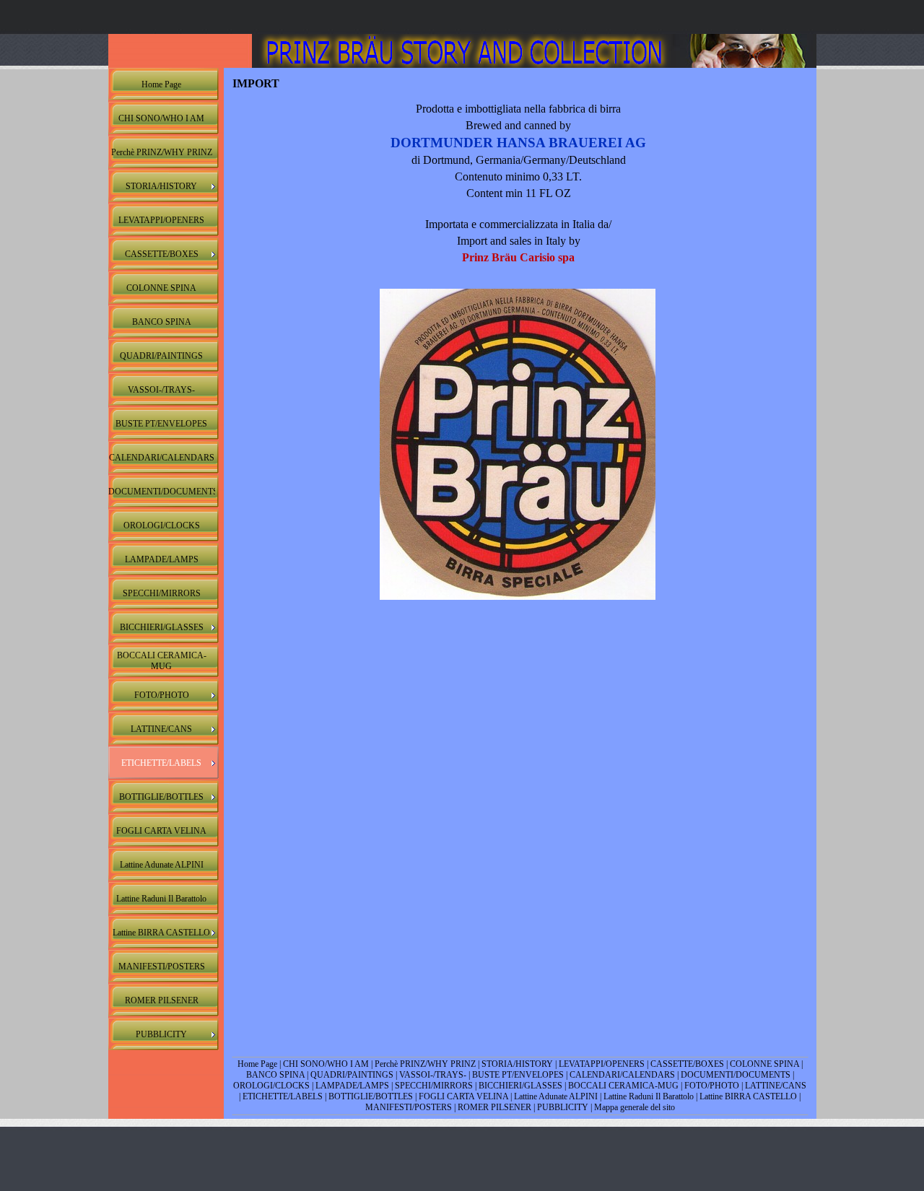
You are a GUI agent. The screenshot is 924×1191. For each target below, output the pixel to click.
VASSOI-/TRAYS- (432, 1075)
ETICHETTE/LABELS (283, 1096)
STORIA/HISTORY (517, 1064)
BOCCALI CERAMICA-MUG (623, 1086)
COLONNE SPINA (764, 1064)
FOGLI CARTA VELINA (463, 1096)
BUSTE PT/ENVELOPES (518, 1075)
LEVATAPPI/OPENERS (602, 1064)
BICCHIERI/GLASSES (520, 1086)
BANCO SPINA (275, 1075)
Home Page (257, 1064)
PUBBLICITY (562, 1107)
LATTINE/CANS (775, 1086)
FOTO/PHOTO (711, 1086)
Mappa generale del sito (634, 1107)
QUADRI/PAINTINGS (351, 1075)
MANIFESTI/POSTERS (408, 1107)
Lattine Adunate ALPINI (557, 1096)
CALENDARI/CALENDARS (622, 1075)
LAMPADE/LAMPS (352, 1086)
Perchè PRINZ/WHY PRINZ (425, 1064)
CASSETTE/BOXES (687, 1064)
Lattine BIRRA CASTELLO (748, 1096)
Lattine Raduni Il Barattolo (648, 1096)
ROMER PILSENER (494, 1107)
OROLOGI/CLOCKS (271, 1086)
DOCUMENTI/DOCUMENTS (737, 1075)
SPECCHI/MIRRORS (434, 1086)
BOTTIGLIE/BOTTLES (370, 1096)
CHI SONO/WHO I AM (326, 1064)
